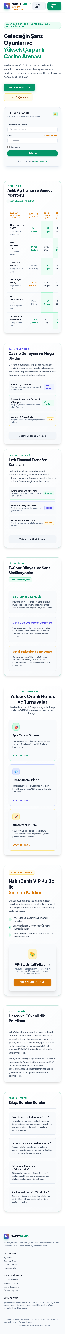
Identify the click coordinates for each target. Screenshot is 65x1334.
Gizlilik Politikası (11, 1280)
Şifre (9, 136)
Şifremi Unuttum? (51, 136)
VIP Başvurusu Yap (32, 982)
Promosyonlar (10, 1268)
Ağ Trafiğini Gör (19, 87)
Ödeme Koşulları (11, 1290)
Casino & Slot (10, 1261)
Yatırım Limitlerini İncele (32, 539)
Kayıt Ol (53, 6)
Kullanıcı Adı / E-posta (17, 125)
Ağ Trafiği (8, 1257)
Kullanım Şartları (11, 1283)
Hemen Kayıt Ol (40, 161)
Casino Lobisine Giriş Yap (32, 435)
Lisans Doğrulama (18, 97)
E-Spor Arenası (10, 1265)
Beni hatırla (15, 147)
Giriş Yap (37, 6)
